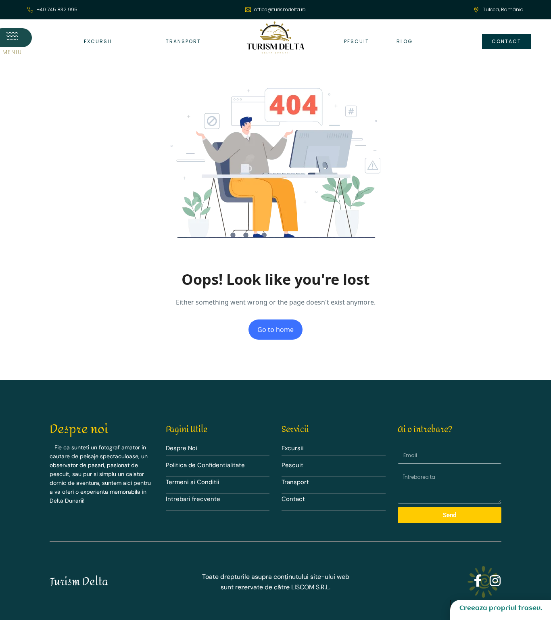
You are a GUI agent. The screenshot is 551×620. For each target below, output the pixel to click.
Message (404, 469)
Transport (295, 482)
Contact (293, 499)
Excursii (293, 448)
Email (402, 445)
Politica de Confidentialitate (205, 465)
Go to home (275, 329)
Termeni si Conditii (192, 482)
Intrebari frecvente (193, 499)
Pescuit (292, 465)
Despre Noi (181, 448)
